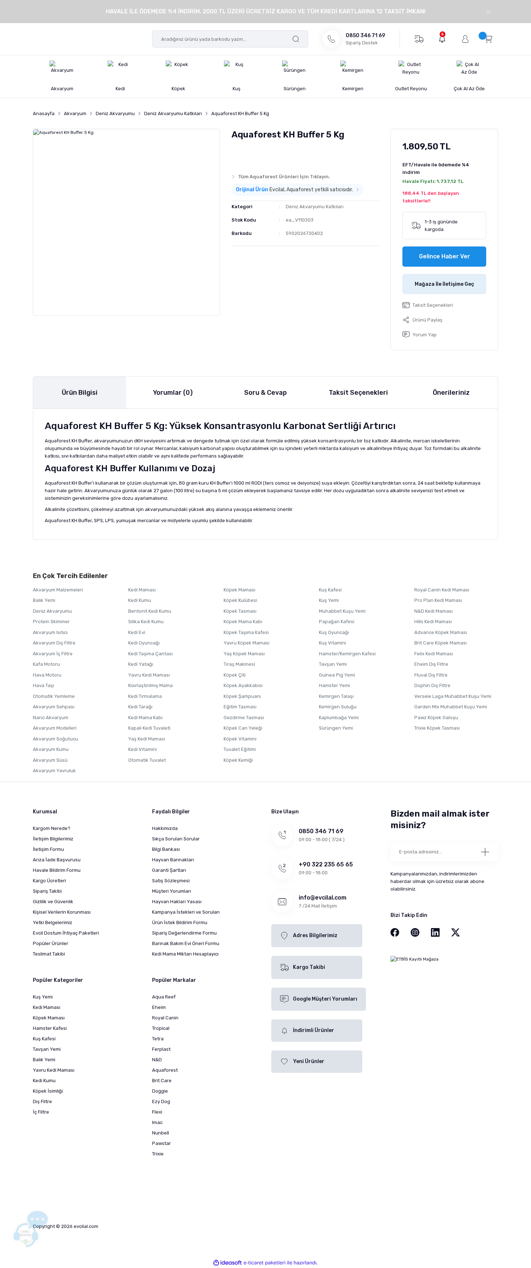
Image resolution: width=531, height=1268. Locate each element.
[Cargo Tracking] (418, 38)
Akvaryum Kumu (51, 749)
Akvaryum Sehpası (53, 706)
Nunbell (160, 1133)
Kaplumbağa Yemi (339, 717)
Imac (157, 1122)
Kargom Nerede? (51, 828)
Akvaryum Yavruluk (54, 770)
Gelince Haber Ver (444, 256)
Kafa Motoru (46, 664)
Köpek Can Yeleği (243, 728)
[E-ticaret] (264, 1263)
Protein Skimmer (51, 621)
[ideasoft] (227, 1262)
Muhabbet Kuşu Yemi (342, 611)
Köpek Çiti (235, 675)
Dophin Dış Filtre (432, 685)
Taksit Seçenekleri (358, 393)
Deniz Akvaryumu (52, 611)
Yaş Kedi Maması (146, 739)
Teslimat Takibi (49, 954)
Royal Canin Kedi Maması (441, 590)
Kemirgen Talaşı (336, 696)
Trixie (158, 1153)
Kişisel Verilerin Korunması (62, 912)
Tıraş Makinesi (239, 664)
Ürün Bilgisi (80, 393)
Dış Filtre (42, 1101)
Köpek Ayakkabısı (243, 685)
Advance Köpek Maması (440, 632)
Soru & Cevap (265, 393)
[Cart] (488, 38)
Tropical (160, 1028)
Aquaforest (165, 1070)
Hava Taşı (43, 685)
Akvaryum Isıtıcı (50, 632)
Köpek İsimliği (48, 1091)
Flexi (157, 1112)
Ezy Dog (161, 1101)
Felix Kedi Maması (433, 653)
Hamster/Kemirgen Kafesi (347, 653)
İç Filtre (41, 1112)
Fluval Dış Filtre (431, 675)
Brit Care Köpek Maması (440, 643)
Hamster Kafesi (50, 1028)
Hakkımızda (165, 828)
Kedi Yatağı (140, 664)
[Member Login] (465, 39)
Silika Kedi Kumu (146, 621)
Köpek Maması (239, 590)
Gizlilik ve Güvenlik (53, 901)
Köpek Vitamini (240, 739)
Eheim (159, 1007)
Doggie (160, 1091)
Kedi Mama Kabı (145, 717)
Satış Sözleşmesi (171, 880)
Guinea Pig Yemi (337, 675)
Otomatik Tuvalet (147, 760)
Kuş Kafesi (330, 590)
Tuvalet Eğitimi (240, 749)
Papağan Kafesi (336, 621)
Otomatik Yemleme (54, 696)
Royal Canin (165, 1017)
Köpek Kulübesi (240, 600)
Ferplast (161, 1049)
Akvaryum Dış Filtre (54, 643)
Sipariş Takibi (47, 891)
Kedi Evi (136, 632)
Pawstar (161, 1143)
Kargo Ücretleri (49, 880)
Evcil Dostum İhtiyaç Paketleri (66, 933)
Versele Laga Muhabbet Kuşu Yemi (452, 696)
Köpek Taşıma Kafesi (246, 632)
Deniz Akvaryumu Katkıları (315, 206)
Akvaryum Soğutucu (55, 739)
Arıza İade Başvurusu (57, 859)
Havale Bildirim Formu (57, 870)
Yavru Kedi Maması (149, 675)
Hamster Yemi (334, 685)
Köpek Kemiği (238, 760)
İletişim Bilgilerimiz (53, 838)
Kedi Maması (142, 590)
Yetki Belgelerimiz (52, 922)
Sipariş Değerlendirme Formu (184, 933)
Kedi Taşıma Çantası (150, 653)
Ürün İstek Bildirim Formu (179, 922)
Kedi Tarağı (140, 706)
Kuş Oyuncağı (334, 632)
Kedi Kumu (139, 600)
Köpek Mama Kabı (243, 621)
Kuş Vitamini (332, 643)
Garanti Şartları (169, 870)
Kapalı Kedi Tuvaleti (149, 728)
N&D (157, 1059)
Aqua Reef (164, 997)
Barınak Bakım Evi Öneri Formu (185, 943)
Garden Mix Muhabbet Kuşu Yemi (450, 706)
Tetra (158, 1038)
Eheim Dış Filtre (431, 664)
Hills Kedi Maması (433, 621)
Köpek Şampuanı (242, 696)
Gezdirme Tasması (244, 717)
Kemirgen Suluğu (338, 706)
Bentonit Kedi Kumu (149, 611)
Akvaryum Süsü (50, 760)
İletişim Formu (48, 849)
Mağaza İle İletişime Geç (444, 284)
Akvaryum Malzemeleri (58, 590)
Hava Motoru (47, 675)
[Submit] (485, 852)
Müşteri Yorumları (171, 891)
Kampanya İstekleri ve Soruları (186, 912)
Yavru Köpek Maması (246, 643)
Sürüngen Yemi (336, 728)
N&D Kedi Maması (433, 611)
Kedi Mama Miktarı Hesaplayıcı (185, 954)
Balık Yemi (44, 600)
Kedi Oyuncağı (144, 643)
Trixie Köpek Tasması (437, 728)
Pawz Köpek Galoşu (436, 717)
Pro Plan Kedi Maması (438, 600)
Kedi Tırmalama (145, 696)
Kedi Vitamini (142, 749)
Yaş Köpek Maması (244, 653)
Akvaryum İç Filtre (53, 653)
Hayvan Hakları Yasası (177, 901)
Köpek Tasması (240, 611)
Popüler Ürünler (50, 943)
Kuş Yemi (329, 600)
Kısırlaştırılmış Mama (150, 685)
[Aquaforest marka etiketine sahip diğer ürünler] (246, 154)
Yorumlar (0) (173, 393)
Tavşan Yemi (333, 664)
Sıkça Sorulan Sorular (176, 838)
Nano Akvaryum (50, 717)
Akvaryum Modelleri (55, 728)
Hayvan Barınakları (173, 859)
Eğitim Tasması (240, 706)
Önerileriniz (451, 393)
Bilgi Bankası (166, 849)
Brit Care (162, 1080)
